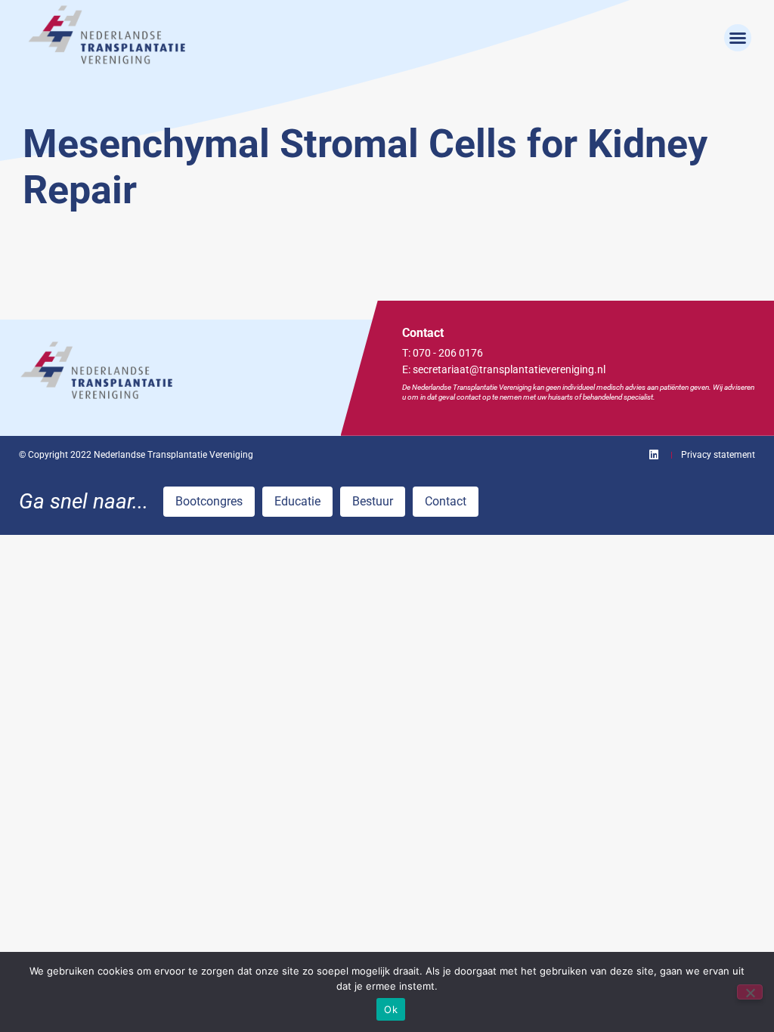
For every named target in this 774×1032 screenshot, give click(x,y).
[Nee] (750, 992)
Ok (391, 1009)
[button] (737, 37)
